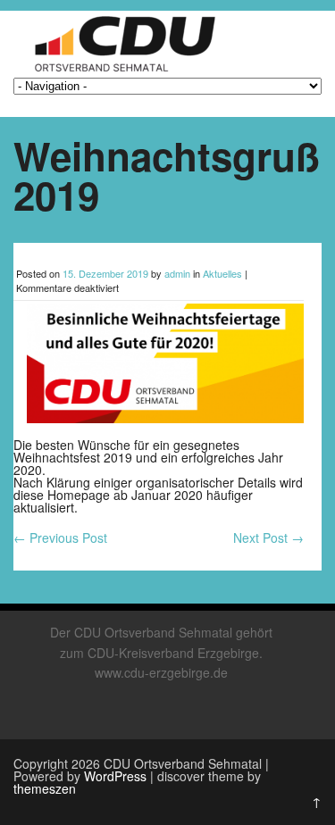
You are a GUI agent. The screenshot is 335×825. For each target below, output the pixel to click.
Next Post (268, 537)
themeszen (44, 788)
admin (177, 273)
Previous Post (60, 537)
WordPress (115, 776)
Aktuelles (222, 273)
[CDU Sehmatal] (118, 71)
